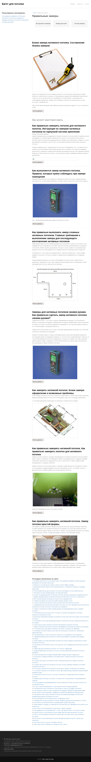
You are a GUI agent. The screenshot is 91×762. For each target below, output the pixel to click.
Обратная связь (9, 749)
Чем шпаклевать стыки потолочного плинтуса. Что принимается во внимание (58, 635)
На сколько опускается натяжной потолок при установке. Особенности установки (59, 668)
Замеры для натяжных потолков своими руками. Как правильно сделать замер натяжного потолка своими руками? (59, 315)
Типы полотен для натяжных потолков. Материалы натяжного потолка (56, 625)
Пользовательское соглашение (20, 743)
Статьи (87, 4)
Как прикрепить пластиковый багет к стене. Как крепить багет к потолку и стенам (59, 710)
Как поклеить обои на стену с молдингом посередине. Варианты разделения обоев (59, 690)
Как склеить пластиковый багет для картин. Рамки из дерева (52, 708)
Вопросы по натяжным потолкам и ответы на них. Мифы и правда (54, 585)
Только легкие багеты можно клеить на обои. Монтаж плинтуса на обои (56, 603)
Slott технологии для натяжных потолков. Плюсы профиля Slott (53, 599)
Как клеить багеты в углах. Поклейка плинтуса (48, 722)
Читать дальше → (38, 111)
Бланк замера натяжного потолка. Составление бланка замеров (58, 44)
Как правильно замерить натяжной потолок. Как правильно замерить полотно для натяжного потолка (58, 451)
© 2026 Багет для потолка (12, 739)
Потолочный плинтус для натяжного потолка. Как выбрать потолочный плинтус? (58, 591)
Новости (79, 4)
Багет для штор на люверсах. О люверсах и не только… (51, 724)
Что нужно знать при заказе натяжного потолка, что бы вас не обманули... (57, 629)
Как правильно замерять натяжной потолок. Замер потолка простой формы (60, 522)
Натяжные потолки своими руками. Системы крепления (50, 593)
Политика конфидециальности (13, 745)
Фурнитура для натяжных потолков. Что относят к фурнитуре (53, 648)
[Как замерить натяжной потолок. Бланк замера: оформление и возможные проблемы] (60, 420)
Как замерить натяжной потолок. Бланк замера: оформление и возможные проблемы (58, 391)
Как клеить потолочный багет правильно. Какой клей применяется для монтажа (58, 692)
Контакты (7, 743)
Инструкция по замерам (43, 23)
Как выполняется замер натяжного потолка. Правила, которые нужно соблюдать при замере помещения (58, 173)
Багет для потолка (13, 3)
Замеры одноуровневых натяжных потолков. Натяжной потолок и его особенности (59, 597)
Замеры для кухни (61, 23)
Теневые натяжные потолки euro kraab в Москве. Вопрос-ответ (53, 601)
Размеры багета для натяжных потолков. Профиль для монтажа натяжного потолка (60, 700)
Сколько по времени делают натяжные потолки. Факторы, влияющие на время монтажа (61, 595)
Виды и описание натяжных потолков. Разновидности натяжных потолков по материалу (61, 627)
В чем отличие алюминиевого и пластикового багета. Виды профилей (55, 686)
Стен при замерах (79, 23)
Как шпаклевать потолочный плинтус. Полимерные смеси (51, 698)
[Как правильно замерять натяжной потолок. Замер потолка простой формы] (60, 548)
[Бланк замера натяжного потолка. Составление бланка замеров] (60, 70)
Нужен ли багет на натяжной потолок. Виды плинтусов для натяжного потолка (58, 712)
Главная (72, 4)
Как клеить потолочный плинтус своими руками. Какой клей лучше (54, 702)
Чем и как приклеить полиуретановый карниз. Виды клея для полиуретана (56, 654)
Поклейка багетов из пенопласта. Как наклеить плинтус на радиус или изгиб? (57, 688)
